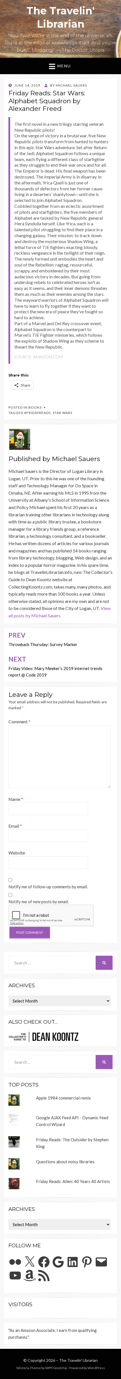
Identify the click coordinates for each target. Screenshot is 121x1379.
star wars (62, 413)
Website (16, 852)
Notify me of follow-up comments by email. (48, 886)
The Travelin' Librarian (78, 1360)
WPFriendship (56, 1368)
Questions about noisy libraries (65, 1161)
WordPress (96, 1368)
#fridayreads (37, 413)
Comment (19, 721)
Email (15, 826)
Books (35, 407)
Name (15, 799)
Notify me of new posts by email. (38, 901)
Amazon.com (48, 356)
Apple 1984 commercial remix (63, 1097)
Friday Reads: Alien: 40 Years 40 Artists (73, 1181)
